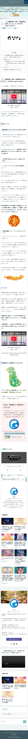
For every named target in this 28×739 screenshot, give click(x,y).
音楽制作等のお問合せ (16, 437)
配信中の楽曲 (14, 734)
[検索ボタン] (2, 2)
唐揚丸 (17, 105)
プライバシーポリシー (22, 732)
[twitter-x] (11, 644)
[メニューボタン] (26, 2)
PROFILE (6, 732)
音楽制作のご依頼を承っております (12, 69)
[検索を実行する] (24, 721)
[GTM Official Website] (14, 2)
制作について (7, 59)
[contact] (17, 644)
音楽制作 (10, 449)
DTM (4, 28)
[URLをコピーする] (20, 470)
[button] (7, 470)
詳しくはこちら (14, 15)
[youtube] (14, 644)
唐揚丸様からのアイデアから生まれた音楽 (15, 61)
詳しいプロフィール (14, 639)
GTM (14, 497)
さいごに (6, 67)
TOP (2, 732)
